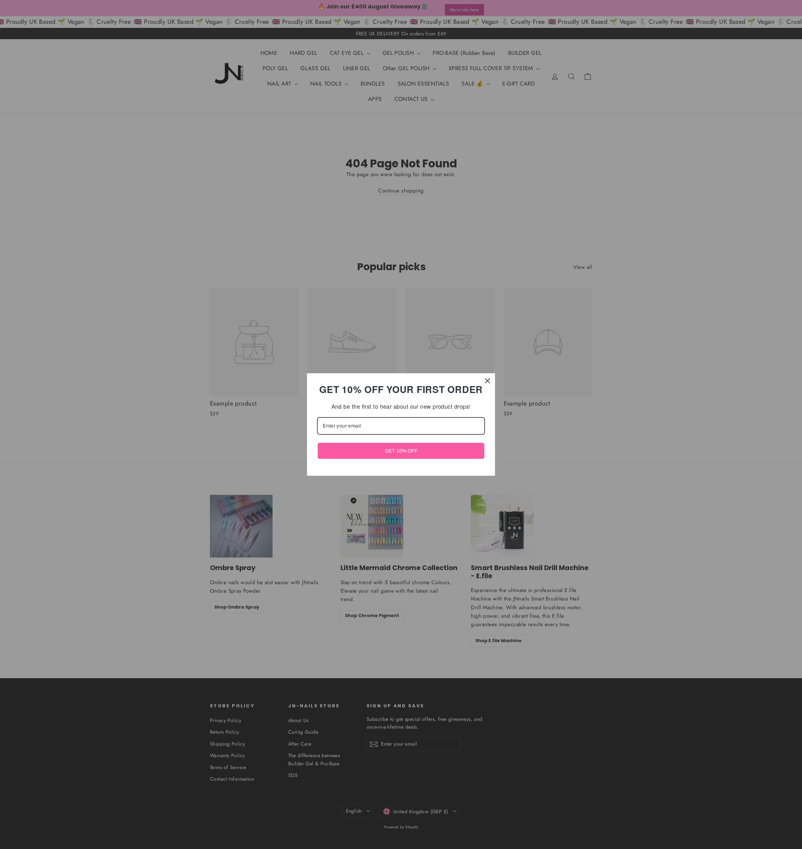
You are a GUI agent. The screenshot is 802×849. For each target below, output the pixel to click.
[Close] (487, 380)
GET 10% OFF (401, 450)
